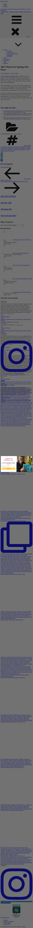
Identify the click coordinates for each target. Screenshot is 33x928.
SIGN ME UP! (8, 468)
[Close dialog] (31, 457)
